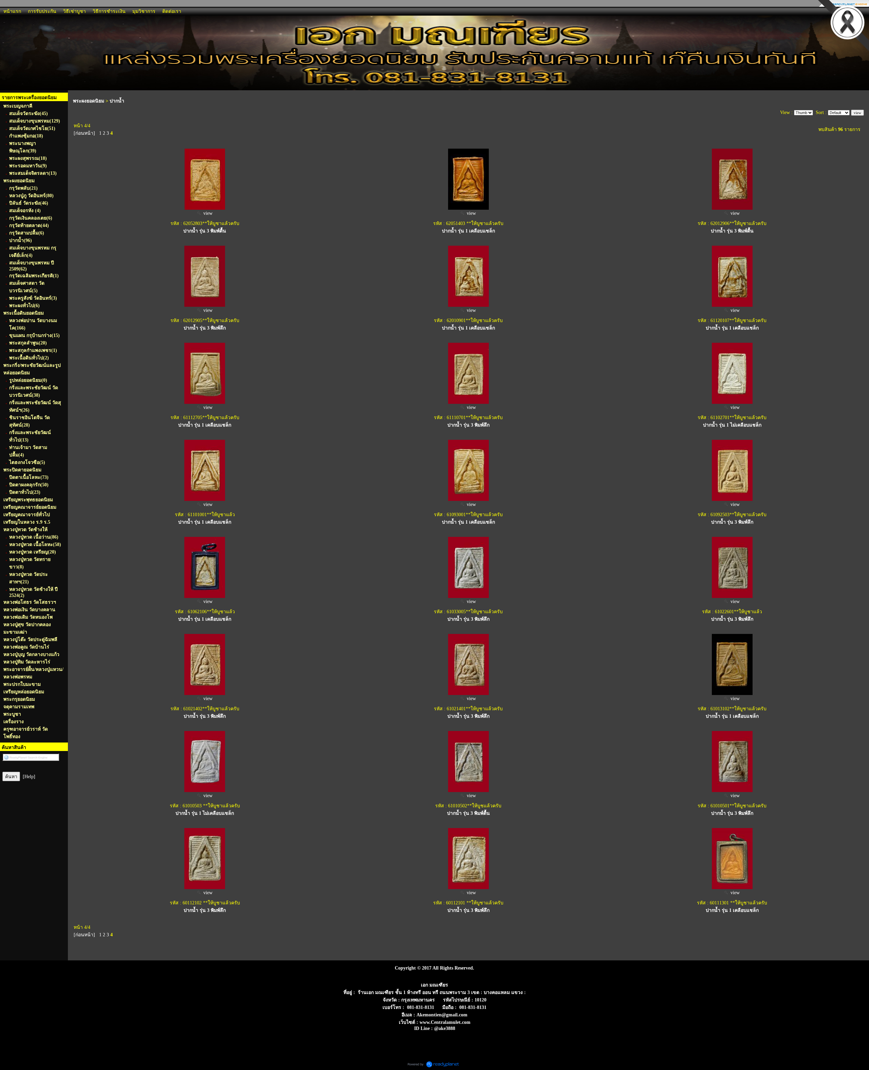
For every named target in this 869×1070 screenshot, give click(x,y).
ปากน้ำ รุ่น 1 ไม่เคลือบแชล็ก (732, 425)
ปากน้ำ (117, 101)
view (206, 213)
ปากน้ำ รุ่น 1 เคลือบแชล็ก (468, 230)
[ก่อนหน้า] (84, 133)
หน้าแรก (12, 11)
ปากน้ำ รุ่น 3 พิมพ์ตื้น (204, 230)
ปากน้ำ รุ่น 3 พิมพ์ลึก (205, 328)
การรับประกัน (42, 11)
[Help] (29, 776)
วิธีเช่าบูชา (74, 11)
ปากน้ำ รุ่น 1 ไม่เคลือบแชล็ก (204, 813)
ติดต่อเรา (171, 11)
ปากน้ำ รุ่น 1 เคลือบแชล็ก (204, 619)
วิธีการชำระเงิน (109, 11)
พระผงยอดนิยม (88, 101)
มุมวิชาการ (143, 11)
